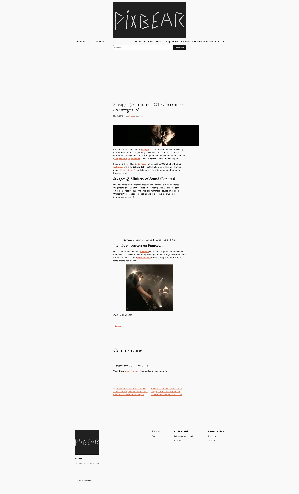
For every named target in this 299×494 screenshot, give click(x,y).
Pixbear (132, 116)
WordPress (88, 480)
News (142, 116)
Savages (118, 326)
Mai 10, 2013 (118, 116)
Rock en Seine (144, 258)
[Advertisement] (149, 71)
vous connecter (132, 371)
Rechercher (179, 48)
